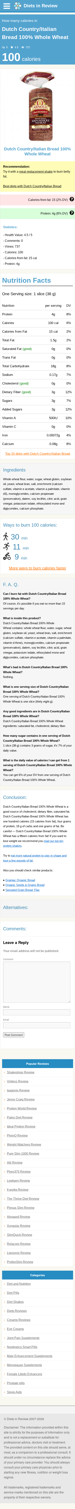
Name (6, 1006)
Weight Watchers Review (24, 1144)
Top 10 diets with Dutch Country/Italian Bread (37, 454)
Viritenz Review (17, 1081)
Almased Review (18, 1216)
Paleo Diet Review (19, 1117)
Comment (8, 959)
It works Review (17, 1189)
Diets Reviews (17, 1311)
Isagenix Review (18, 1090)
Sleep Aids (14, 1392)
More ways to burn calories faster (37, 568)
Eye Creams (15, 1329)
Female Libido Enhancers (24, 1374)
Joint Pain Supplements (23, 1338)
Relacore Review (19, 1243)
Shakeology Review (20, 1072)
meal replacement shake (36, 171)
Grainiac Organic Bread (20, 880)
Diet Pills (13, 1292)
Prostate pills (16, 1383)
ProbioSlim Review (20, 1262)
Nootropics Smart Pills (22, 1347)
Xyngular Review (18, 1225)
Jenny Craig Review (21, 1099)
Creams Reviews (18, 1320)
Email (6, 1019)
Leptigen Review (18, 1180)
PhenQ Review (17, 1135)
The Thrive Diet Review (23, 1198)
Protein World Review (22, 1108)
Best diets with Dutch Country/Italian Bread (32, 186)
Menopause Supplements (24, 1365)
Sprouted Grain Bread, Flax (22, 890)
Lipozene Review (19, 1253)
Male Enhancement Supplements (29, 1356)
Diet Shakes (15, 1301)
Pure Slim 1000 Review (23, 1153)
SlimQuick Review (19, 1234)
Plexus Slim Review (20, 1207)
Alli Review (14, 1162)
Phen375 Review (19, 1171)
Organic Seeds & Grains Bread (24, 885)
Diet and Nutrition (19, 1283)
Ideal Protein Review (21, 1126)
